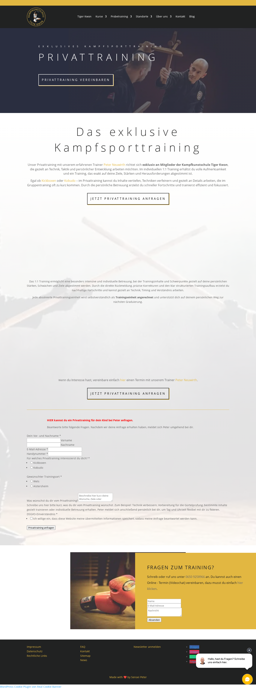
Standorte (142, 16)
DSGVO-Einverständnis (42, 514)
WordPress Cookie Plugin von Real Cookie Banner (30, 686)
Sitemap (85, 656)
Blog (192, 16)
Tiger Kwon (84, 16)
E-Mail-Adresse (37, 449)
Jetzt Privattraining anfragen (128, 199)
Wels (36, 481)
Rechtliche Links (37, 656)
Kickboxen (49, 181)
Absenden (154, 620)
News (83, 660)
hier (123, 380)
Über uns (162, 16)
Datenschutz (35, 651)
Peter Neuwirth (114, 165)
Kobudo (70, 181)
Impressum (34, 647)
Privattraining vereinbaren (76, 80)
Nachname (67, 445)
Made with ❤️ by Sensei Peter (128, 677)
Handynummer (37, 454)
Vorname (66, 440)
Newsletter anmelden (147, 647)
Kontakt (180, 16)
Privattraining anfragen (41, 527)
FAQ (82, 647)
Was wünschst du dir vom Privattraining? (52, 500)
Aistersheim (40, 486)
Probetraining (119, 16)
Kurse (99, 16)
